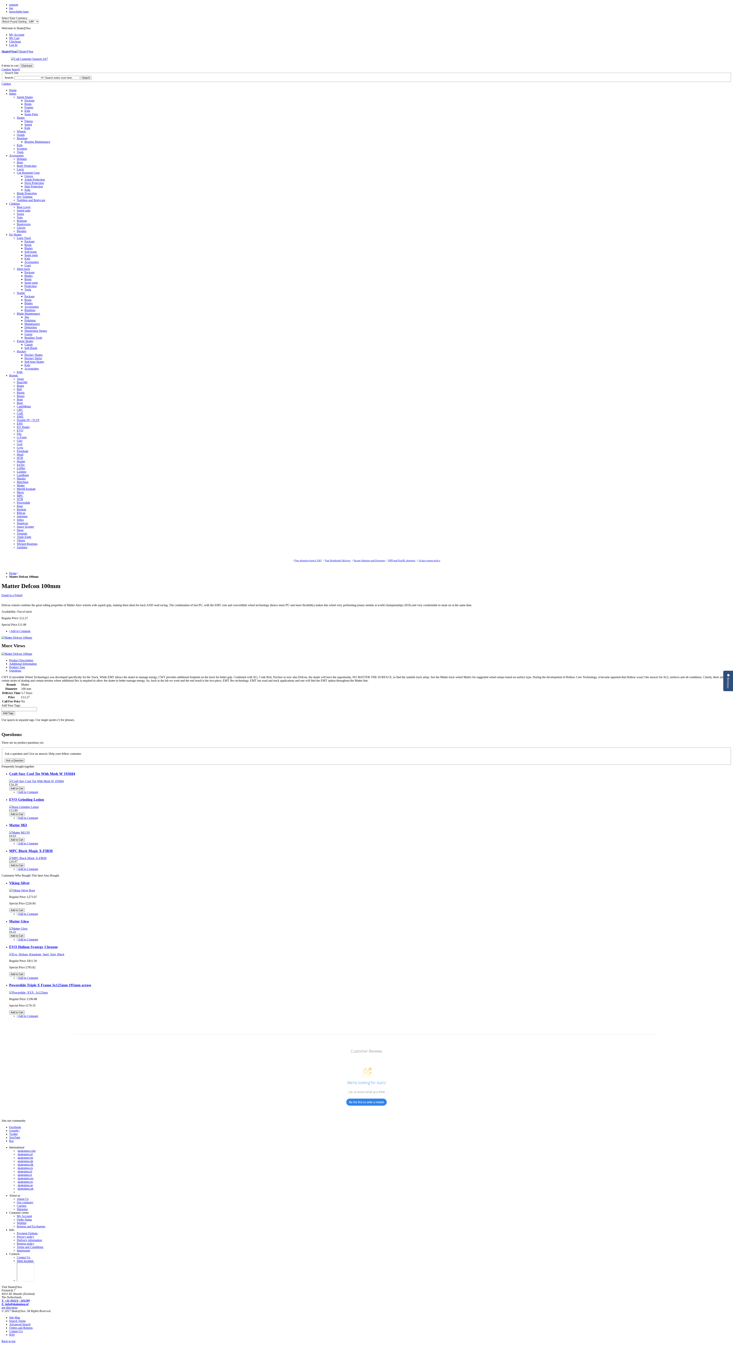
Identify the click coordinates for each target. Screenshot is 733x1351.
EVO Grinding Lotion (26, 800)
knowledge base (19, 11)
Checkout (15, 41)
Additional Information (23, 663)
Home (13, 90)
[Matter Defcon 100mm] (17, 637)
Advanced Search (20, 1324)
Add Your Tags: (11, 705)
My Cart (14, 38)
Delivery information (29, 1240)
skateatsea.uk (25, 1188)
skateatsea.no (25, 1178)
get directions (10, 1307)
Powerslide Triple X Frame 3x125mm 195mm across (50, 985)
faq (11, 8)
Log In (13, 45)
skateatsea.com (27, 1150)
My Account (16, 34)
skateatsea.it (25, 1174)
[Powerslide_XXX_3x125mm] (28, 992)
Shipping (22, 1209)
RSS (12, 1334)
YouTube (14, 1137)
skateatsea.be (25, 1157)
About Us (23, 1199)
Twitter (13, 1134)
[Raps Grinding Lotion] (24, 807)
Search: (9, 77)
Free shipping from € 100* (308, 560)
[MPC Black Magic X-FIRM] (27, 858)
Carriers (21, 1205)
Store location (25, 1260)
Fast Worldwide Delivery (338, 560)
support (13, 4)
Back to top (8, 1341)
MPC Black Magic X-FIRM (31, 851)
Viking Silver (19, 883)
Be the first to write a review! (366, 1102)
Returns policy (25, 1243)
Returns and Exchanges (31, 1226)
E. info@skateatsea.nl (15, 1304)
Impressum (23, 1250)
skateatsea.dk (25, 1164)
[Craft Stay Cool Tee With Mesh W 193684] (36, 781)
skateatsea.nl (25, 1154)
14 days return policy (429, 560)
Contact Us (23, 1257)
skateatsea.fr (25, 1171)
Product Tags (17, 667)
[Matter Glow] (18, 928)
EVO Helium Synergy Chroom (33, 947)
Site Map (14, 1317)
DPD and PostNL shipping (401, 560)
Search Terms (17, 1321)
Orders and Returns (21, 1327)
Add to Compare (20, 631)
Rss (11, 1141)
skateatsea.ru (25, 1181)
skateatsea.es (25, 1168)
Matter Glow (19, 921)
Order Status (24, 1219)
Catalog (6, 69)
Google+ (14, 1130)
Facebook (15, 1127)
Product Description (21, 660)
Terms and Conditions (30, 1247)
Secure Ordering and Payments (369, 560)
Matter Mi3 (18, 825)
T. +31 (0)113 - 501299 (16, 1300)
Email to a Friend (12, 595)
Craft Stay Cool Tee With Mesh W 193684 (42, 774)
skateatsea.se (25, 1185)
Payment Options (27, 1233)
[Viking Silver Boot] (22, 890)
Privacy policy (25, 1236)
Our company (25, 1202)
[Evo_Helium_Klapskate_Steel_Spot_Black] (36, 954)
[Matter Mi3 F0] (19, 832)
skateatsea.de (25, 1161)
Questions (15, 670)
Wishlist (21, 1223)
